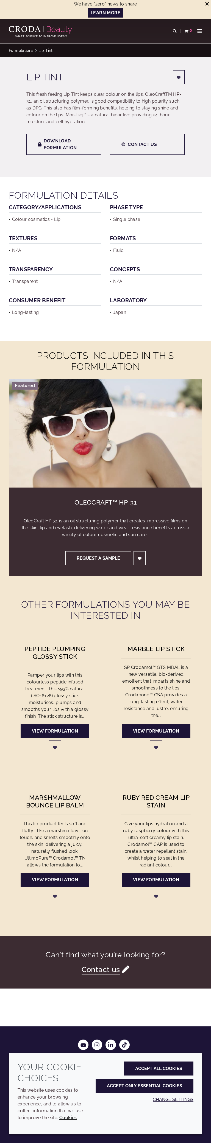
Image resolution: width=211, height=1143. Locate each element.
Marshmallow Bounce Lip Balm (55, 801)
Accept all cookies (158, 1068)
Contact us (142, 144)
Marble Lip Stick (156, 648)
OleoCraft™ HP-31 (105, 502)
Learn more (105, 12)
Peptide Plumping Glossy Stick (54, 652)
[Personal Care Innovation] (41, 29)
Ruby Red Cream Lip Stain (156, 801)
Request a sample (98, 558)
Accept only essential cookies (144, 1085)
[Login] (179, 77)
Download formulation (60, 144)
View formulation (55, 731)
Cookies (68, 1117)
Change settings (173, 1099)
